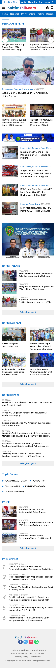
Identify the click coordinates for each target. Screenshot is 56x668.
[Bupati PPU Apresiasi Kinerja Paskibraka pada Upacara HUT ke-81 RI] (18, 35)
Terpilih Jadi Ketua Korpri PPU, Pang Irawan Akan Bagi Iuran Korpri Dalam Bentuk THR (29, 598)
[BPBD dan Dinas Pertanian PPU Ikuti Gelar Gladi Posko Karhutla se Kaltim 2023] (10, 191)
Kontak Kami (38, 650)
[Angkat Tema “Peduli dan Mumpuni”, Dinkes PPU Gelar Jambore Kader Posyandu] (10, 172)
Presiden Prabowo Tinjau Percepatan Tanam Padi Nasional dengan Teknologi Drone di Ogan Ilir (36, 537)
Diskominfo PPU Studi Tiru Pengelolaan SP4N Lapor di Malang (35, 154)
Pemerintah (7, 89)
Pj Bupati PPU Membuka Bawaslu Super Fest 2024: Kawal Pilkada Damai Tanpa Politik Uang (41, 122)
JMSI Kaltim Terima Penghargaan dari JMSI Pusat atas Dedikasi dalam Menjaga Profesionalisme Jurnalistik (41, 372)
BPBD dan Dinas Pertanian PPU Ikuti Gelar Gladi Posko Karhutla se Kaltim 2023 (36, 192)
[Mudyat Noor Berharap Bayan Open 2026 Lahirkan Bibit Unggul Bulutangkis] (9, 288)
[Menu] (4, 7)
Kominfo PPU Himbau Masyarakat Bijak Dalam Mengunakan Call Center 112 (31, 608)
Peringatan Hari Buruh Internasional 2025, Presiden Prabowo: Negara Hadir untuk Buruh (36, 523)
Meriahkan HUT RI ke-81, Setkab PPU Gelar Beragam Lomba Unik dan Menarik (36, 274)
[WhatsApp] (36, 642)
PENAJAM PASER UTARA (16, 481)
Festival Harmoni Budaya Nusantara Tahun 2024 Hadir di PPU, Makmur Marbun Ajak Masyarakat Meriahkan (14, 122)
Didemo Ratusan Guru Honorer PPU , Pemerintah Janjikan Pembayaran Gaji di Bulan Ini (31, 567)
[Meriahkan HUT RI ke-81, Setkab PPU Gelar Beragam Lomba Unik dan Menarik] (9, 275)
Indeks (15, 650)
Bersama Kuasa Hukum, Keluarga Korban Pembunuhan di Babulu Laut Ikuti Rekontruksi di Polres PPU (25, 444)
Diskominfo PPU (12, 486)
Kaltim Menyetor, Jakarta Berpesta (10, 345)
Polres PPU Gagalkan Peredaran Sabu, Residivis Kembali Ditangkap (25, 414)
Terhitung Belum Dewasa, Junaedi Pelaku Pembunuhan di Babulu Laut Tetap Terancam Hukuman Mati (23, 455)
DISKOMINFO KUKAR (14, 491)
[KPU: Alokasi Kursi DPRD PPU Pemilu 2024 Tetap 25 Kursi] (10, 208)
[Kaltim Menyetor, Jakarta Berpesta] (14, 334)
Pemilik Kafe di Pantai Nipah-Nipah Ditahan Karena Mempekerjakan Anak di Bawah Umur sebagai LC (26, 434)
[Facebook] (20, 642)
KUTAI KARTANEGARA (35, 486)
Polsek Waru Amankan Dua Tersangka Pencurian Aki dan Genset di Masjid (27, 403)
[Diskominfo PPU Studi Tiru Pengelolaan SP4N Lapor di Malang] (10, 153)
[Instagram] (31, 642)
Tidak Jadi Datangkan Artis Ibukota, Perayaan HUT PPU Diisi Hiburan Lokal (31, 578)
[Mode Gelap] (47, 7)
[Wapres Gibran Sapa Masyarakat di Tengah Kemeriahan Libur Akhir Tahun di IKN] (42, 334)
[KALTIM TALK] (21, 7)
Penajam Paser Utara (23, 89)
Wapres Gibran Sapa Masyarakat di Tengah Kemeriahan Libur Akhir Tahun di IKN (41, 346)
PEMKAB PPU (39, 481)
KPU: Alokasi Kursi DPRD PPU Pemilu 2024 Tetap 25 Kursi (35, 209)
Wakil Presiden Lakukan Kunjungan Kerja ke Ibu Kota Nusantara (13, 372)
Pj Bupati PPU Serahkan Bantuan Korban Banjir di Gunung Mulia (31, 588)
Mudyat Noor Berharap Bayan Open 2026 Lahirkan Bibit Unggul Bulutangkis (36, 287)
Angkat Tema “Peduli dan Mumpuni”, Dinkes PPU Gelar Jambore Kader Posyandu (35, 173)
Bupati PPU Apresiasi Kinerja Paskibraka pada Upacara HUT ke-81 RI (18, 47)
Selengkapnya (27, 312)
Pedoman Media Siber (21, 653)
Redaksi (25, 650)
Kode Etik (40, 653)
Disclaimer (36, 656)
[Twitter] (25, 642)
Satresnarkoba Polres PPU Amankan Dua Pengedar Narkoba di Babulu (26, 424)
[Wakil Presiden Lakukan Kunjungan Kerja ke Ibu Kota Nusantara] (14, 360)
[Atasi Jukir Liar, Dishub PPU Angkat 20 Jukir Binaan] (28, 70)
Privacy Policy (21, 656)
